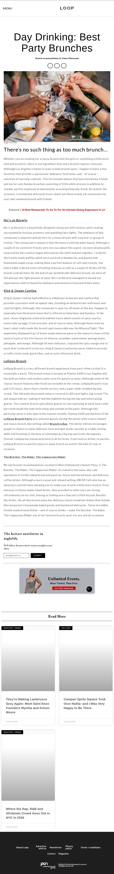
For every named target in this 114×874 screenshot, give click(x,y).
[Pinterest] (79, 837)
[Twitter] (43, 837)
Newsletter (56, 847)
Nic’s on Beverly (15, 220)
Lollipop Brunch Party (18, 418)
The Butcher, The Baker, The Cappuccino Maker (35, 457)
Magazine (63, 853)
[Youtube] (61, 837)
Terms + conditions (90, 847)
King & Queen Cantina (20, 290)
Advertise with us (41, 847)
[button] (50, 65)
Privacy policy (69, 847)
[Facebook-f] (34, 837)
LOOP (67, 8)
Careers (51, 853)
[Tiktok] (70, 837)
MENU (7, 8)
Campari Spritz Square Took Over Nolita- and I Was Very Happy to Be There (85, 703)
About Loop (22, 847)
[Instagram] (52, 837)
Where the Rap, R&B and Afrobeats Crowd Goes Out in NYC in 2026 (28, 813)
